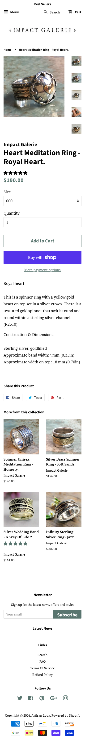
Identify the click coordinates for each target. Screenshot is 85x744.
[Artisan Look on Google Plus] (53, 699)
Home (8, 50)
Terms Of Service (42, 668)
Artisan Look (40, 715)
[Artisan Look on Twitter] (19, 699)
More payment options (42, 269)
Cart (77, 12)
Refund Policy (42, 674)
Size (7, 192)
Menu (14, 12)
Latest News (42, 628)
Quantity (12, 213)
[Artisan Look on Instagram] (65, 699)
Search (42, 655)
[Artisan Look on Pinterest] (41, 699)
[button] (16, 172)
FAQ (42, 661)
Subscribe (67, 615)
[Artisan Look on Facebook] (31, 699)
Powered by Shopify (65, 715)
